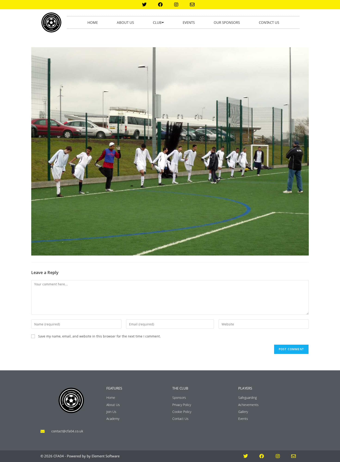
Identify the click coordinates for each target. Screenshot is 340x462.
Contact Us (269, 22)
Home (92, 22)
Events (189, 22)
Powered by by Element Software (93, 456)
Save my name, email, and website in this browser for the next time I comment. (99, 336)
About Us (125, 22)
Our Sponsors (227, 22)
